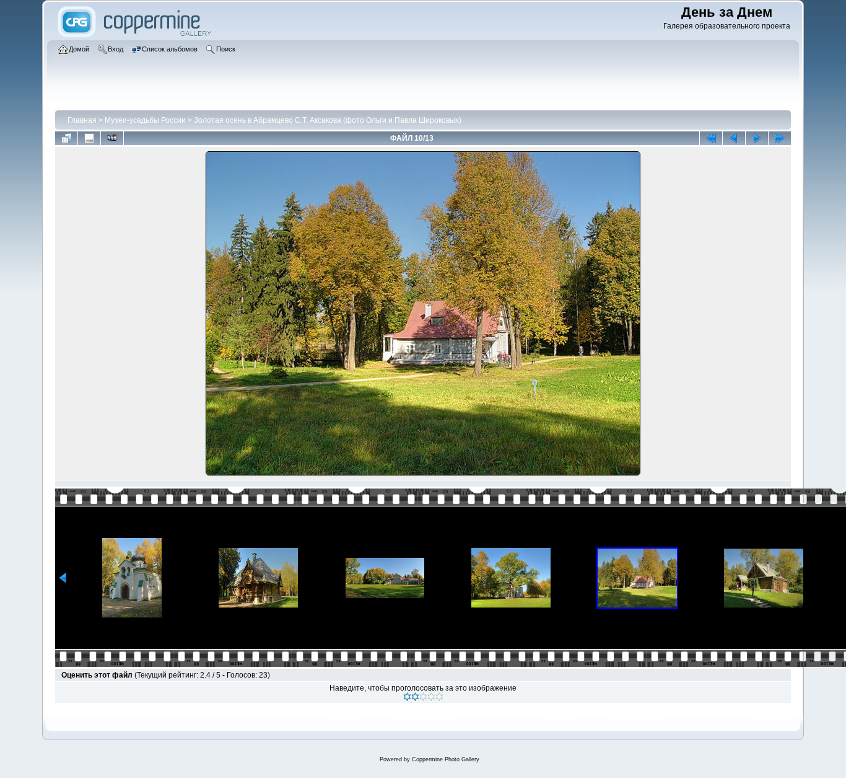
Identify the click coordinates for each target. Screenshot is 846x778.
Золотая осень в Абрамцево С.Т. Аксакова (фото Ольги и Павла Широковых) (327, 120)
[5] (439, 696)
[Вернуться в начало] (711, 138)
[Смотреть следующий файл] (757, 138)
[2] (415, 696)
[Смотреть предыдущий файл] (734, 138)
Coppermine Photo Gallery (445, 759)
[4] (431, 696)
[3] (423, 696)
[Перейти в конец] (780, 138)
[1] (407, 696)
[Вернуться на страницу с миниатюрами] (66, 138)
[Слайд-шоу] (112, 138)
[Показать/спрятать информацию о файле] (89, 138)
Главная (82, 120)
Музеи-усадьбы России (145, 120)
